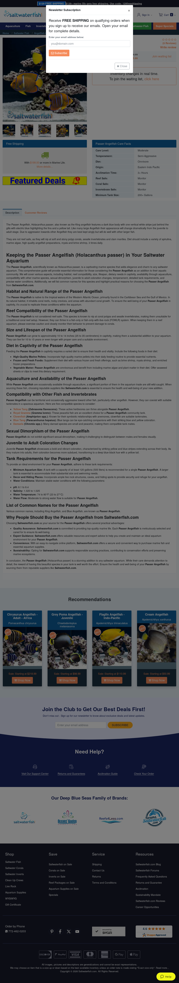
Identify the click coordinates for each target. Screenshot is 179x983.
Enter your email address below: (66, 37)
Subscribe (60, 53)
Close (123, 66)
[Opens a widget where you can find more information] (166, 977)
